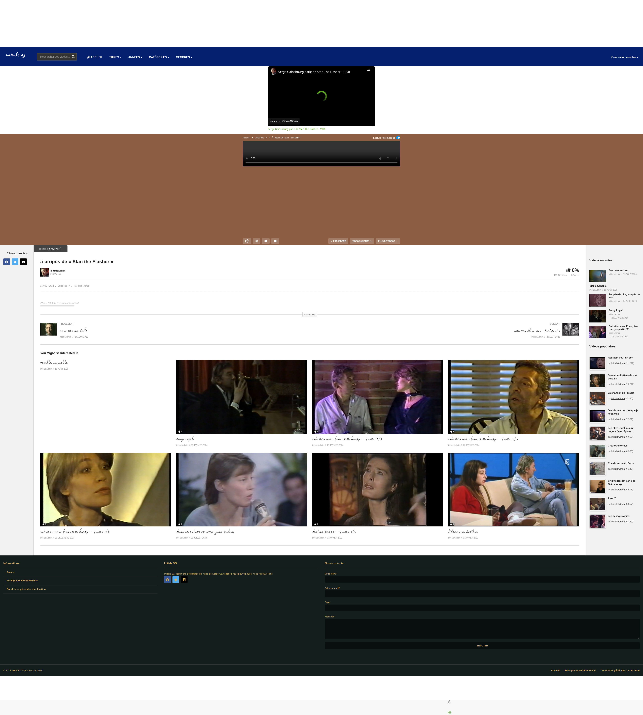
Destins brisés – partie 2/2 (334, 531)
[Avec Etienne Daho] (173, 333)
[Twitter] (15, 261)
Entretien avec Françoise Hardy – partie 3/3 (347, 439)
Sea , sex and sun (619, 270)
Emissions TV (63, 286)
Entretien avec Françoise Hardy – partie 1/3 (75, 531)
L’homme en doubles (463, 531)
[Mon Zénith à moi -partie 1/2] (446, 333)
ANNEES (134, 57)
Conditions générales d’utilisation (26, 589)
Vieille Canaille (54, 362)
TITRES (114, 57)
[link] (273, 71)
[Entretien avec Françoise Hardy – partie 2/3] (513, 397)
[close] (449, 701)
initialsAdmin (57, 270)
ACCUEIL (96, 57)
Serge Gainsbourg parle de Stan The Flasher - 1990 (314, 72)
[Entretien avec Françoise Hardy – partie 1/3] (105, 489)
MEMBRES (183, 57)
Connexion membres (624, 57)
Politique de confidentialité (22, 580)
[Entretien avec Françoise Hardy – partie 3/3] (377, 397)
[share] (368, 70)
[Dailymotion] (23, 261)
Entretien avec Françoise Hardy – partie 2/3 (483, 439)
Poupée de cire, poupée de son (624, 296)
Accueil (11, 572)
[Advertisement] (100, 23)
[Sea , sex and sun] (597, 276)
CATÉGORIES (158, 57)
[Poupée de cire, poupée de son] (597, 300)
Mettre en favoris (49, 248)
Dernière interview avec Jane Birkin (205, 531)
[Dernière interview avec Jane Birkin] (241, 489)
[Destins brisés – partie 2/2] (377, 489)
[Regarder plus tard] (266, 241)
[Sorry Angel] (241, 397)
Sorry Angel (185, 439)
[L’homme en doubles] (513, 489)
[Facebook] (6, 261)
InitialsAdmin (618, 363)
